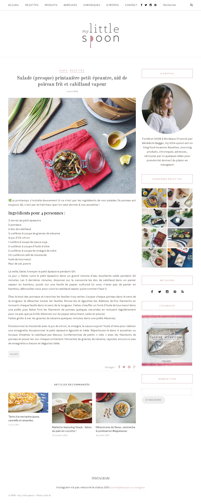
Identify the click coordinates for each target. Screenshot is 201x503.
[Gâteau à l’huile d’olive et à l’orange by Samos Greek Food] (154, 206)
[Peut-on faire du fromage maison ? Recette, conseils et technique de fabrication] (180, 226)
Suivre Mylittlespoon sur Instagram (127, 487)
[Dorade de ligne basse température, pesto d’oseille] (154, 226)
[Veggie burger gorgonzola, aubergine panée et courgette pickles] (180, 206)
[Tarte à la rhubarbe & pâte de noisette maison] (154, 246)
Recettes (32, 5)
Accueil (13, 5)
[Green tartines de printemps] (180, 246)
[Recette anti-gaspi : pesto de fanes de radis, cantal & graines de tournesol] (154, 266)
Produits (51, 5)
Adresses (70, 5)
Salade (14, 354)
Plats (63, 70)
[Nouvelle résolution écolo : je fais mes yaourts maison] (180, 266)
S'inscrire (153, 400)
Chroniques (91, 5)
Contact (131, 5)
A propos (112, 5)
